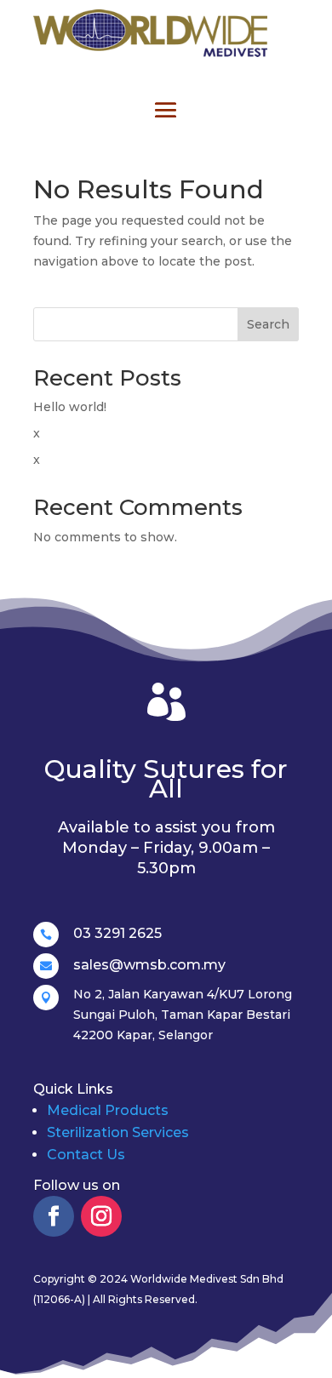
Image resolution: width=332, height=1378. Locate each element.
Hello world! (69, 407)
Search (268, 324)
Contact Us (86, 1154)
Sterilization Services (118, 1132)
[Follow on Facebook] (53, 1216)
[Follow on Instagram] (101, 1216)
